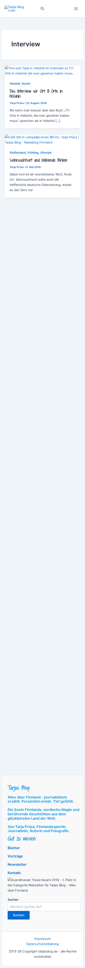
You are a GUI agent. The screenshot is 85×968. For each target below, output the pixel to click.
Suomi (26, 83)
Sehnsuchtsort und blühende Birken (38, 160)
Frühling (32, 152)
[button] (42, 8)
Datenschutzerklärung (42, 944)
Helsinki (15, 83)
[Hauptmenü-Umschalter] (76, 8)
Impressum (42, 939)
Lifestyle (46, 152)
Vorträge (15, 856)
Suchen (13, 899)
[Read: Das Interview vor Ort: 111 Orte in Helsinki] (42, 71)
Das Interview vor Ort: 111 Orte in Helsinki (36, 93)
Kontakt (14, 873)
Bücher (14, 848)
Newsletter (17, 864)
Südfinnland (18, 152)
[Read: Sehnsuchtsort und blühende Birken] (42, 140)
